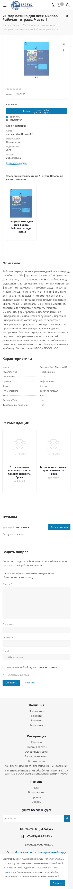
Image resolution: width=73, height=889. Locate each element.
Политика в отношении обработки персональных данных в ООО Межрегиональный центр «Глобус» (36, 772)
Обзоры (36, 801)
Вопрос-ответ (36, 792)
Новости (36, 715)
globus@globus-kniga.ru (39, 844)
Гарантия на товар (36, 756)
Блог (36, 787)
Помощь (36, 742)
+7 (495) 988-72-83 (38, 836)
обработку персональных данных (39, 667)
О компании (36, 711)
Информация (36, 736)
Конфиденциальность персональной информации (36, 765)
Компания (36, 705)
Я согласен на (31, 667)
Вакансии (37, 720)
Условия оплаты (36, 747)
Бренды (36, 797)
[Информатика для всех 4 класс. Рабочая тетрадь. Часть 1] (36, 59)
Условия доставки (36, 751)
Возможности (36, 761)
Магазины (36, 725)
